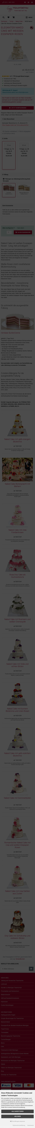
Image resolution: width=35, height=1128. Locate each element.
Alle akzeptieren (17, 1111)
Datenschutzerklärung (19, 1125)
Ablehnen (17, 1116)
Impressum (30, 1125)
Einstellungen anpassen (18, 1121)
